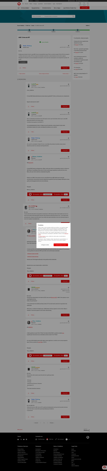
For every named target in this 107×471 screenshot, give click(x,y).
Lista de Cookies (42, 236)
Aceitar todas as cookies (61, 244)
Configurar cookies (45, 244)
